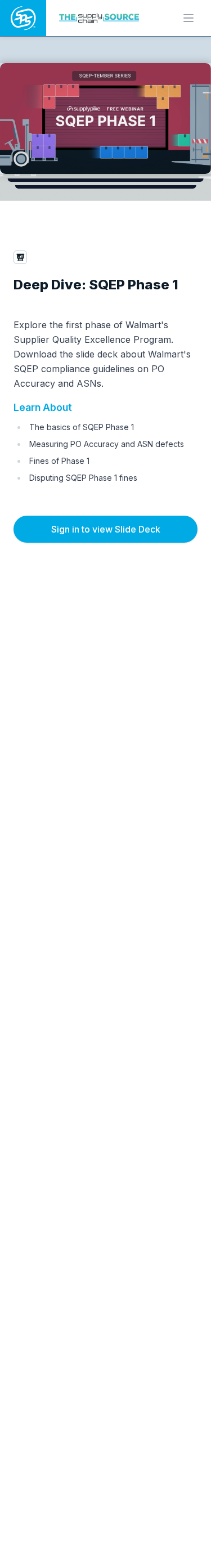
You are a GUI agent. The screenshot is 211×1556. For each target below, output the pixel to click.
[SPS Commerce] (23, 18)
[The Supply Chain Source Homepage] (101, 17)
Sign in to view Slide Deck (105, 529)
